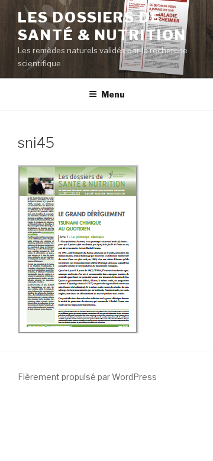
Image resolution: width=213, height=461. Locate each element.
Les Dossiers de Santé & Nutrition (102, 26)
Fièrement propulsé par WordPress (87, 377)
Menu (113, 94)
